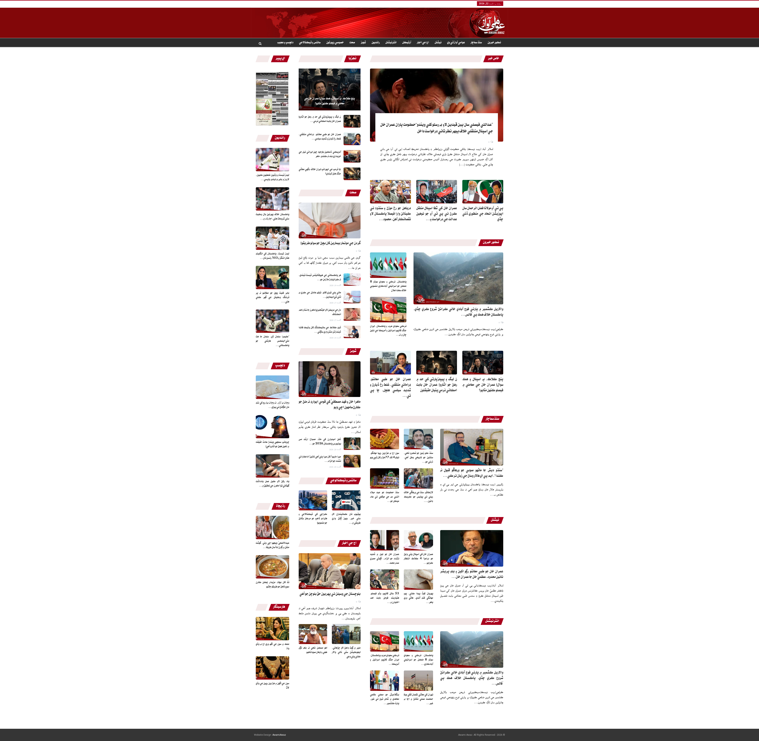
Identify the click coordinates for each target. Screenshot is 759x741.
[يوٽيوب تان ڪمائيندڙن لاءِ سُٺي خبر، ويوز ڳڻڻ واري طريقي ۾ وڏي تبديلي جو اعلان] (346, 500)
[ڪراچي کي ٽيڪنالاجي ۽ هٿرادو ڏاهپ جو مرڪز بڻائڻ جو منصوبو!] (313, 500)
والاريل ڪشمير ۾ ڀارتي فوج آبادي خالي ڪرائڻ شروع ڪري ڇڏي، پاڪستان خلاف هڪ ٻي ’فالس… (471, 678)
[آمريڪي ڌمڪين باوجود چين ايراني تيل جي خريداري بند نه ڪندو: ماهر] (352, 156)
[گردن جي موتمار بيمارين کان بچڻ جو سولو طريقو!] (330, 221)
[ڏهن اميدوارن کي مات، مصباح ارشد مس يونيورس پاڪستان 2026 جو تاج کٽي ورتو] (352, 443)
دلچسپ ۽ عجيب (285, 43)
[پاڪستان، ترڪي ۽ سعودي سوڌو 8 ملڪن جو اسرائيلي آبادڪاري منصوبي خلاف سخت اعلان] (388, 265)
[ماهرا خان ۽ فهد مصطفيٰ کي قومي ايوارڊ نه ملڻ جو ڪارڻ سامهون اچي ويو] (330, 379)
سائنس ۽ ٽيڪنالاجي (310, 43)
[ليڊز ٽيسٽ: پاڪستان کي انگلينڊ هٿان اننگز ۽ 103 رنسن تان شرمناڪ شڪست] (272, 238)
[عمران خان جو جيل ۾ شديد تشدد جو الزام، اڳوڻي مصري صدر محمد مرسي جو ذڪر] (384, 540)
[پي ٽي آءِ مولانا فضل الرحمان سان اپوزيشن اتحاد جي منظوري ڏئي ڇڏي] (482, 192)
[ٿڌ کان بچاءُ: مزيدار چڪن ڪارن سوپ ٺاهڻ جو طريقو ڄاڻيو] (272, 566)
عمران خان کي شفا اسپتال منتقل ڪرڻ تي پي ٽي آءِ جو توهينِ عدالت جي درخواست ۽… (436, 214)
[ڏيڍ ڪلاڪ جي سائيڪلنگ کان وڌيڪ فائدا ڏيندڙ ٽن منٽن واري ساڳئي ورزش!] (352, 332)
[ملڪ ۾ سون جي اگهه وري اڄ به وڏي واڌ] (272, 628)
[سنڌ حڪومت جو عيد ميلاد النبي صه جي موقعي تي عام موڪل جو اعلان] (384, 478)
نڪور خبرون (494, 43)
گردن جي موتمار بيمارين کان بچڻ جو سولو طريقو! (331, 244)
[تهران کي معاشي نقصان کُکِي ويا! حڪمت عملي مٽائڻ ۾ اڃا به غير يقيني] (418, 680)
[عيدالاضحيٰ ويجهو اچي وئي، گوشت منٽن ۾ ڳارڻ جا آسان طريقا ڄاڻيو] (272, 527)
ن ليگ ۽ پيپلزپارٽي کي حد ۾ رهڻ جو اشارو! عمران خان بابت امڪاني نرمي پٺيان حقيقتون (436, 385)
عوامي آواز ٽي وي (456, 43)
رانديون (376, 43)
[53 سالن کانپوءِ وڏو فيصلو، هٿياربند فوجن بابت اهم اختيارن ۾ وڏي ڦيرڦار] (384, 579)
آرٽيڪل (406, 43)
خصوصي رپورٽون (335, 43)
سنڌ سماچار (476, 43)
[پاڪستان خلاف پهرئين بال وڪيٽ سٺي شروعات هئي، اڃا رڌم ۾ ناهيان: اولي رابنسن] (272, 199)
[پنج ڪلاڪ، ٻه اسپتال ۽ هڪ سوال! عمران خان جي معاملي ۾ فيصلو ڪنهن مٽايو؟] (329, 89)
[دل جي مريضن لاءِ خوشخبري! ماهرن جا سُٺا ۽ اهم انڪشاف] (352, 314)
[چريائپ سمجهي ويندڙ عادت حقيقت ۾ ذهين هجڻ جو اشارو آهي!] (272, 426)
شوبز (363, 43)
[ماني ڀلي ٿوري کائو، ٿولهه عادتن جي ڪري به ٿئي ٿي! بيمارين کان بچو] (352, 297)
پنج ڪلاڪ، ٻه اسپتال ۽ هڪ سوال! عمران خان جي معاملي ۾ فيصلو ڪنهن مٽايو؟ (329, 101)
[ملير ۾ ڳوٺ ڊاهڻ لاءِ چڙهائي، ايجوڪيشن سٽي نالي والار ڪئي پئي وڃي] (346, 634)
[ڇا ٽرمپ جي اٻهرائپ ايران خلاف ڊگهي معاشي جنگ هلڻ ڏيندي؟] (352, 173)
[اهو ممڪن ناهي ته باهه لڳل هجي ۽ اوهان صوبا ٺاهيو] (313, 634)
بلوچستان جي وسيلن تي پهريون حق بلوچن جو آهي (330, 594)
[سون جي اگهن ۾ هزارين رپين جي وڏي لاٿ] (272, 668)
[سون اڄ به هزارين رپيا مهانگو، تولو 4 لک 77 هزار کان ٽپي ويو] (384, 439)
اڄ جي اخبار (423, 43)
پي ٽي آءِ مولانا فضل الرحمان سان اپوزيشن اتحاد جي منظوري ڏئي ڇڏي (482, 214)
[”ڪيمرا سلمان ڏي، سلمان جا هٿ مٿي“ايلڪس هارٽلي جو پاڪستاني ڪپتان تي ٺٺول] (272, 321)
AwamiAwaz (279, 734)
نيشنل (438, 43)
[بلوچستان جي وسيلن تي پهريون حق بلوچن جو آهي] (330, 571)
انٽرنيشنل (390, 43)
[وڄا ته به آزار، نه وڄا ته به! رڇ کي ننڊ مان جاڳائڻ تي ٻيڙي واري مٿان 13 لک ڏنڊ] (272, 387)
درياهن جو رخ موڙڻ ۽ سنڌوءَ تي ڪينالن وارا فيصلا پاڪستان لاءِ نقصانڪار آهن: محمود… (390, 214)
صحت (352, 43)
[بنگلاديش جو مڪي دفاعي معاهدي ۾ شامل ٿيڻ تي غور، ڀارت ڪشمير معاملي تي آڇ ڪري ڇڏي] (384, 680)
